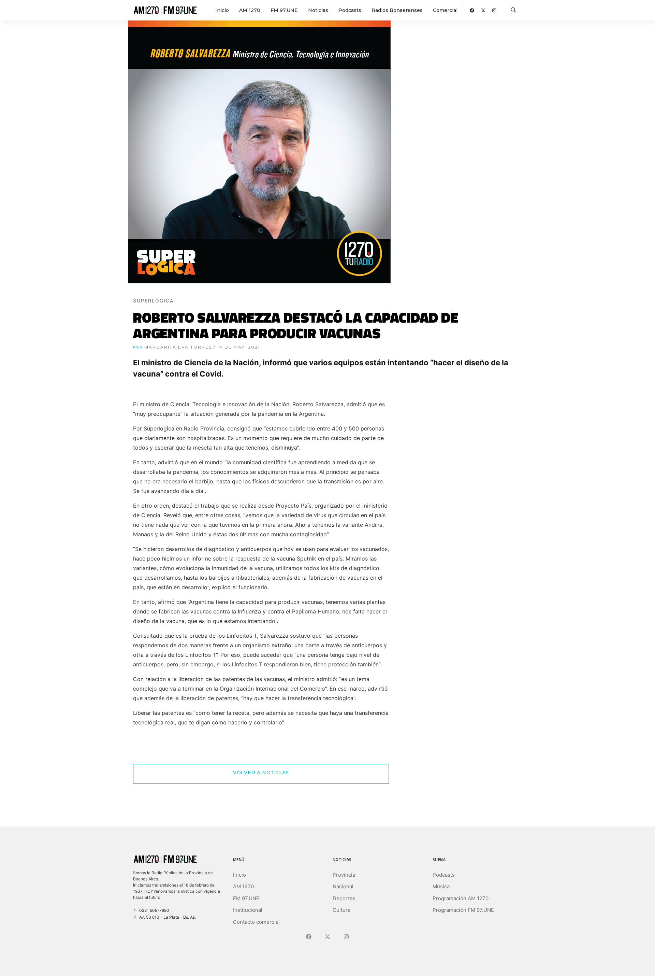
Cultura (341, 910)
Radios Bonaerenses (397, 10)
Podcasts (349, 10)
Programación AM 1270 (461, 898)
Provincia (344, 875)
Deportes (344, 898)
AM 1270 (249, 10)
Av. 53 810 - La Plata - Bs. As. (166, 917)
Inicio (222, 10)
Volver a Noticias (261, 772)
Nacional (343, 886)
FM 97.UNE (284, 10)
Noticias (318, 10)
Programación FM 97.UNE (463, 910)
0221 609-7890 (153, 910)
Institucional (247, 910)
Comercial (445, 10)
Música (441, 886)
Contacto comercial (256, 922)
